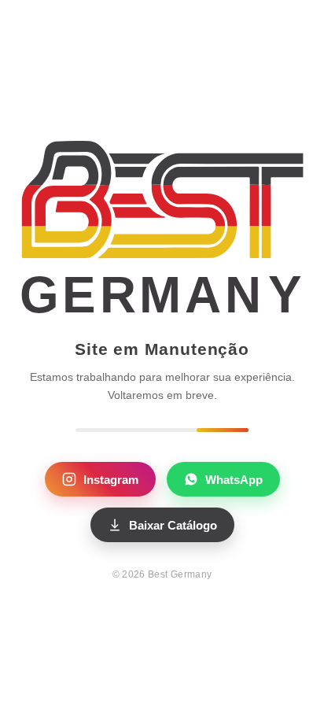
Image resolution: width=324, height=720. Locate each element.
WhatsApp (234, 479)
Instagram (110, 479)
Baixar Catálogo (173, 525)
